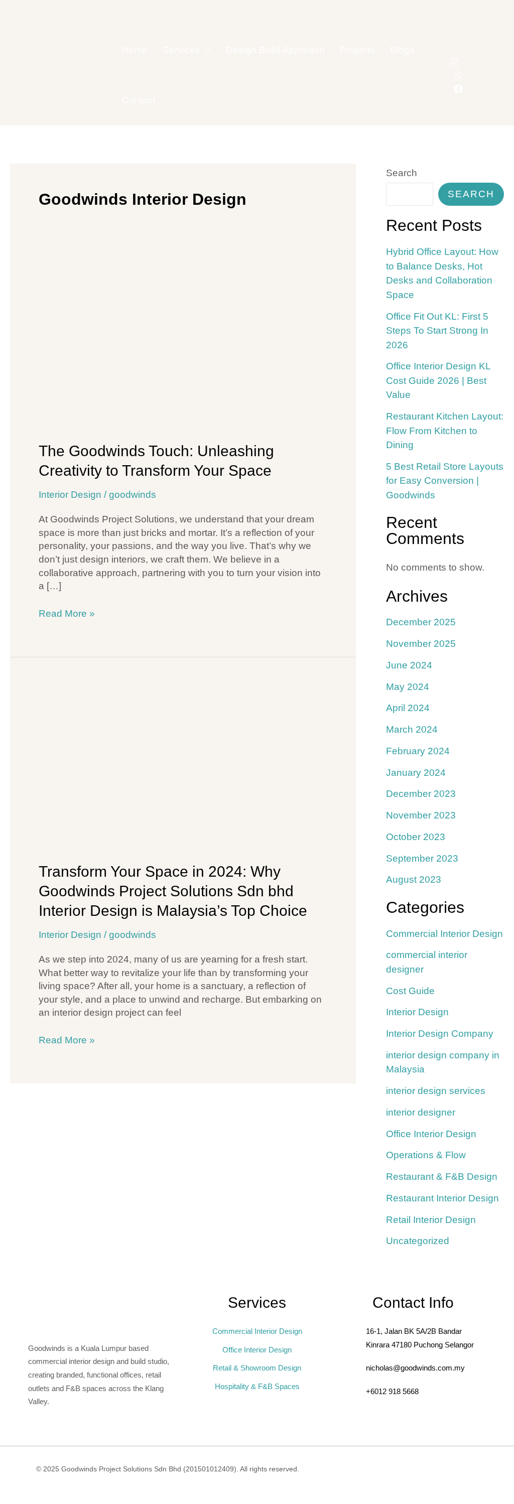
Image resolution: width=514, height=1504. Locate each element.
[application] (205, 50)
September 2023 (422, 858)
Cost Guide (410, 991)
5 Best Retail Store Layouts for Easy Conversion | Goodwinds (444, 480)
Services (181, 50)
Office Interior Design (431, 1134)
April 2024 (408, 708)
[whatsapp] (458, 75)
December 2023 (421, 793)
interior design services (435, 1090)
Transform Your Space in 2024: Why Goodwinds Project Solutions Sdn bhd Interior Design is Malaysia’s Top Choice (173, 891)
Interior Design (70, 494)
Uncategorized (417, 1241)
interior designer (420, 1112)
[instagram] (454, 62)
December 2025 (421, 622)
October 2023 (415, 837)
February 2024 (418, 751)
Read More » (67, 613)
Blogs (402, 50)
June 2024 (409, 665)
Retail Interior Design (431, 1219)
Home (134, 50)
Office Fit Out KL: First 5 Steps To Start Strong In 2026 (437, 330)
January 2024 (416, 772)
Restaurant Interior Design (442, 1198)
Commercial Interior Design (444, 933)
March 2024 (412, 729)
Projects (357, 50)
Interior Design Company (439, 1033)
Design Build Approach (275, 50)
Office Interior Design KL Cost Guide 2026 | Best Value (438, 380)
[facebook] (458, 88)
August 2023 (413, 879)
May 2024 (407, 686)
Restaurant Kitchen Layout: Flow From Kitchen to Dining (444, 430)
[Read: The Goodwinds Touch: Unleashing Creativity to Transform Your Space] (183, 345)
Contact (138, 100)
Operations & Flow (426, 1155)
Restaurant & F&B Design (441, 1176)
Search (401, 173)
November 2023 (421, 815)
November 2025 (421, 643)
